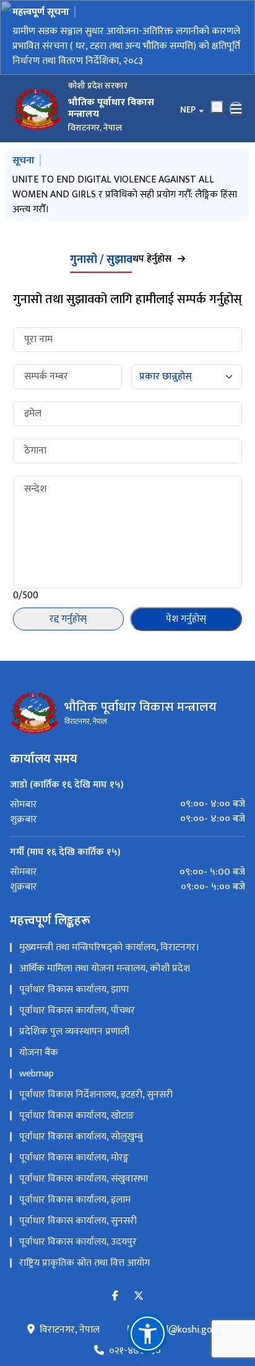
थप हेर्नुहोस (151, 261)
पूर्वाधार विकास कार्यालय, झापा (74, 992)
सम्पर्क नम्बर (46, 379)
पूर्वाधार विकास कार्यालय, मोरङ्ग (74, 1160)
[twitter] (139, 1299)
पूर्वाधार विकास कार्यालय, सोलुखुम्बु (81, 1139)
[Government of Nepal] (37, 109)
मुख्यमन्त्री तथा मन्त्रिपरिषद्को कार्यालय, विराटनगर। (109, 950)
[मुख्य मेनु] (236, 108)
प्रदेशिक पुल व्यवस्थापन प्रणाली (74, 1034)
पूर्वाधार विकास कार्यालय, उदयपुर (78, 1244)
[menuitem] (127, 807)
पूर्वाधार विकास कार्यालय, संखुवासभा (83, 1181)
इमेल (32, 416)
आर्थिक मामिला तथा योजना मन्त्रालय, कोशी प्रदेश (104, 971)
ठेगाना (35, 453)
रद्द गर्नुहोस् (68, 621)
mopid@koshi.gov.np (185, 1332)
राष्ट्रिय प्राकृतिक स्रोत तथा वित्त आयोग (84, 1265)
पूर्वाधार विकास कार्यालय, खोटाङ (76, 1118)
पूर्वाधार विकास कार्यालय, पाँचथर (77, 1013)
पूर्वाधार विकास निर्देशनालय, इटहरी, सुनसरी (96, 1097)
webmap (36, 1076)
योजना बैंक (38, 1055)
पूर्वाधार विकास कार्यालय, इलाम (75, 1202)
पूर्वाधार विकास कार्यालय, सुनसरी (78, 1223)
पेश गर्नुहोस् (186, 621)
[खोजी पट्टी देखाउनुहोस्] (217, 107)
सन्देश (35, 491)
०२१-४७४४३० (135, 1353)
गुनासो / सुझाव (101, 262)
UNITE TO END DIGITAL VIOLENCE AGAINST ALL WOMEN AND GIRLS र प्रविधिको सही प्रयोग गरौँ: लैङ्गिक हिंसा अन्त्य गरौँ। (124, 194)
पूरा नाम (38, 342)
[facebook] (115, 1299)
